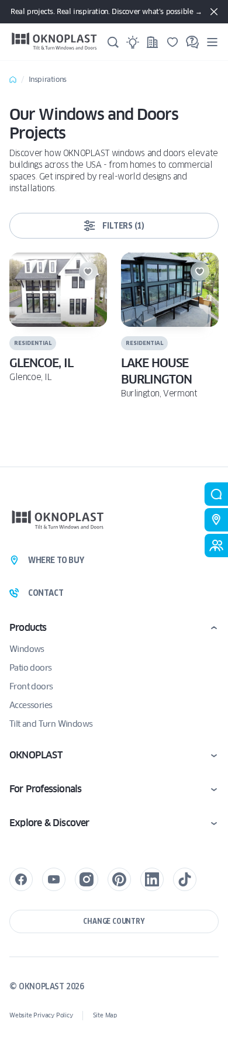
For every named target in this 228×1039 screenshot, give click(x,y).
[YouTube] (53, 879)
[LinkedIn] (152, 879)
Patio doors (30, 667)
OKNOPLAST (35, 755)
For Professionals (45, 789)
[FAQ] (192, 42)
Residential (32, 343)
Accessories (30, 705)
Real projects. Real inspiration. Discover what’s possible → (106, 11)
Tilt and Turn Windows (50, 724)
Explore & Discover (49, 823)
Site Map (105, 1015)
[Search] (112, 42)
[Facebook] (21, 879)
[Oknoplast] (54, 41)
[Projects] (152, 42)
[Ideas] (132, 42)
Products (28, 628)
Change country (113, 921)
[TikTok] (184, 879)
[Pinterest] (119, 879)
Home (12, 79)
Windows (26, 649)
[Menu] (212, 41)
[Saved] (172, 42)
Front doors (31, 686)
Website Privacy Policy (41, 1015)
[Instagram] (86, 879)
